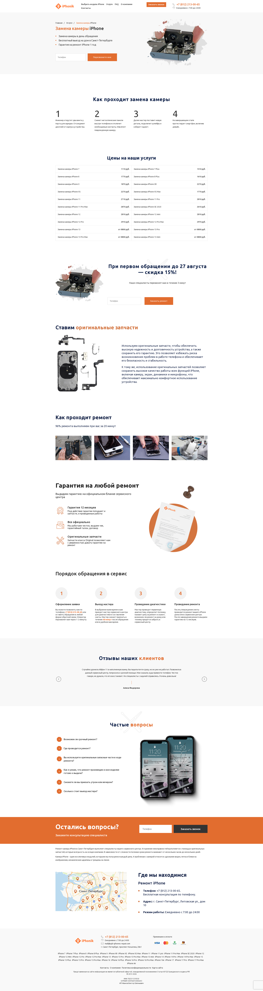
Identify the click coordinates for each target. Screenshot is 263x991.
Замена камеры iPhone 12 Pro (71, 222)
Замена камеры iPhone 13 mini (147, 237)
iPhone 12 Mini (65, 957)
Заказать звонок (156, 4)
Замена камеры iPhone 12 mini (147, 214)
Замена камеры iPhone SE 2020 (147, 207)
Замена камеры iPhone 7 (68, 169)
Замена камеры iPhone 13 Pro (147, 229)
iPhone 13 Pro (118, 957)
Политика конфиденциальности (136, 968)
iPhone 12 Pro (78, 957)
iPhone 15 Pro (78, 960)
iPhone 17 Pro (181, 960)
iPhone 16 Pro (131, 960)
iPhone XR (113, 953)
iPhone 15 (198, 957)
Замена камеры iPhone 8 (68, 176)
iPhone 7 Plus (72, 953)
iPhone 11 (146, 953)
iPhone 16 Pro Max (146, 960)
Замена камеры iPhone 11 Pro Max (73, 207)
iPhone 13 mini (148, 957)
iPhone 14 (159, 957)
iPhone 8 (82, 953)
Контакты (86, 8)
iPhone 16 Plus (117, 960)
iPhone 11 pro (157, 953)
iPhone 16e (159, 960)
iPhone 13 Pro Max (133, 957)
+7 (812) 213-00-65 (188, 4)
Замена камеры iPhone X (68, 184)
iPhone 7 (61, 953)
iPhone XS (122, 953)
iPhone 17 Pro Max (196, 960)
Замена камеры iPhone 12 (69, 214)
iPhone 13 (106, 957)
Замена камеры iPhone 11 (69, 199)
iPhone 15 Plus (64, 960)
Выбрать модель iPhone (92, 4)
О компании (126, 4)
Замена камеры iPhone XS (69, 192)
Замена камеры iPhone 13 (69, 229)
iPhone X (104, 953)
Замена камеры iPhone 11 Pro (147, 199)
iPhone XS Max (134, 953)
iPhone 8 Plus (93, 953)
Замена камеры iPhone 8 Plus (146, 176)
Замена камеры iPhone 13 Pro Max (73, 237)
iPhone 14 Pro (170, 957)
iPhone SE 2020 (188, 953)
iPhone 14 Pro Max (185, 957)
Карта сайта (157, 968)
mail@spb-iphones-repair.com (117, 944)
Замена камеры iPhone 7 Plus (146, 169)
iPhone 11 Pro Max (172, 953)
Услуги (109, 4)
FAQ (117, 4)
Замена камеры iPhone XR (145, 184)
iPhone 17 (169, 960)
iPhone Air (131, 963)
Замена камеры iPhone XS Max (147, 192)
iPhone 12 (200, 953)
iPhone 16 (106, 960)
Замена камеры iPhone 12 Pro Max (149, 222)
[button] (92, 739)
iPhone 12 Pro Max (93, 957)
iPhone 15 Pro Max (93, 960)
